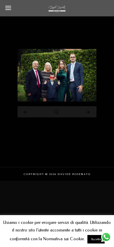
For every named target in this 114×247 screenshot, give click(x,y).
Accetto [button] (96, 239)
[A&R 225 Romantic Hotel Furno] (57, 100)
